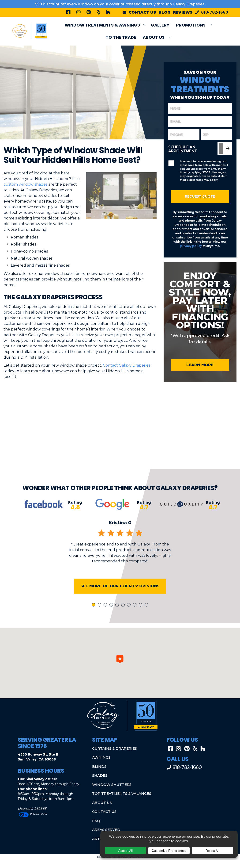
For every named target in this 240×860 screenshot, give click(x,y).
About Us (154, 37)
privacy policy (191, 246)
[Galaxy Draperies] (29, 31)
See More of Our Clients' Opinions (120, 586)
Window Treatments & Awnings (102, 25)
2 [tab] (100, 605)
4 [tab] (112, 605)
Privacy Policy (38, 814)
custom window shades (25, 184)
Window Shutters (111, 784)
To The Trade (121, 37)
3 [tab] (106, 605)
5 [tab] (118, 605)
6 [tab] (124, 605)
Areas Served (106, 829)
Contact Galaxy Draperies (126, 365)
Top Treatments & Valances (121, 793)
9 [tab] (141, 605)
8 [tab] (135, 605)
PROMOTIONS (191, 25)
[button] (119, 659)
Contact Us (104, 811)
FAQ (96, 820)
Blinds (99, 766)
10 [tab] (147, 605)
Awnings (101, 757)
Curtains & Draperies (114, 748)
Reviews (183, 12)
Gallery (160, 25)
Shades (99, 775)
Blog (164, 12)
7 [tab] (130, 605)
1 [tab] (94, 605)
